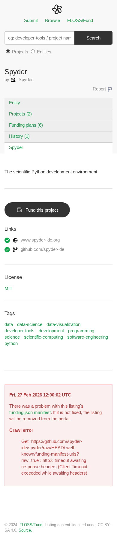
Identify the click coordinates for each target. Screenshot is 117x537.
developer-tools (19, 330)
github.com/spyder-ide (42, 249)
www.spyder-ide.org (40, 239)
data (8, 324)
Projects (19, 51)
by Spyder (18, 79)
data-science (29, 324)
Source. (25, 530)
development (51, 330)
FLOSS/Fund (80, 20)
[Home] (58, 8)
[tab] (58, 103)
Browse (52, 20)
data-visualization (63, 324)
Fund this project (42, 210)
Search (93, 37)
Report (100, 88)
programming (81, 330)
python (11, 343)
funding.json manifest (30, 412)
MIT (8, 288)
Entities (43, 51)
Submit (31, 20)
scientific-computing (43, 337)
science (12, 337)
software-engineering (87, 337)
